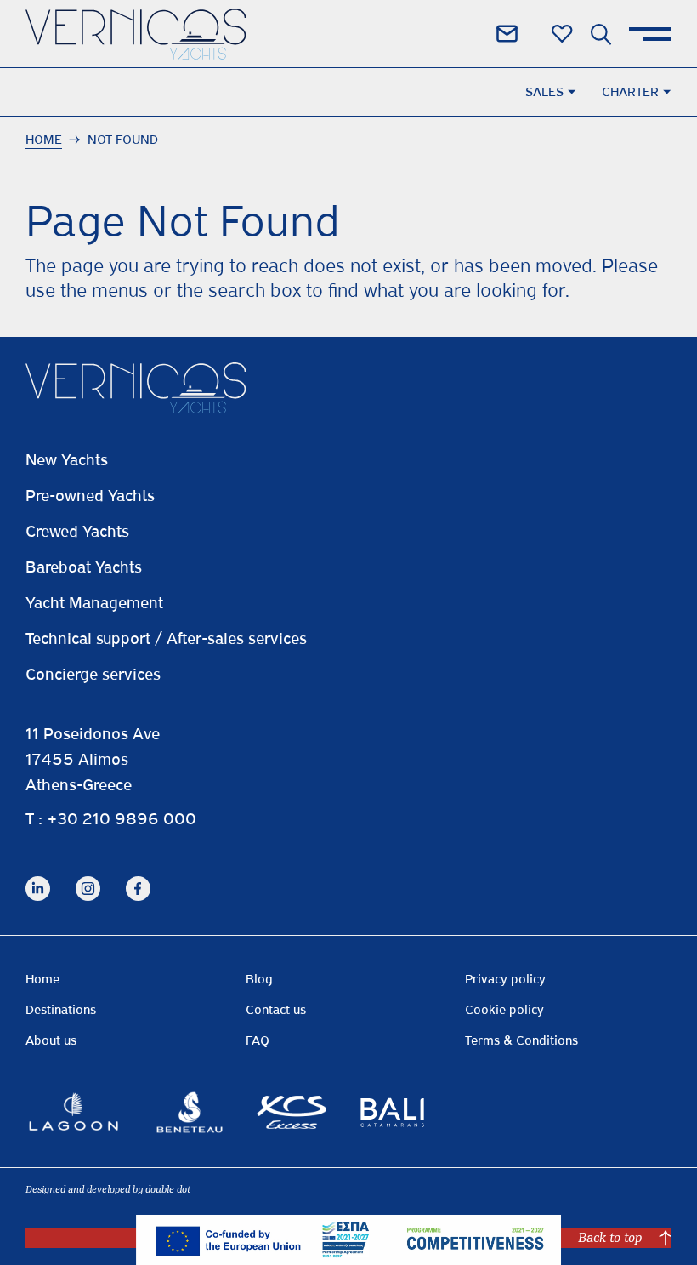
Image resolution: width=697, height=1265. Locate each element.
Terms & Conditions (521, 1040)
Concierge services (93, 674)
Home (44, 139)
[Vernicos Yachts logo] (136, 34)
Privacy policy (505, 979)
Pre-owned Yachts (90, 495)
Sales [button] (544, 91)
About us (51, 1040)
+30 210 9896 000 (121, 818)
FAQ (257, 1040)
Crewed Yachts (77, 531)
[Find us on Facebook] (138, 875)
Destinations (61, 1009)
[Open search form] (601, 34)
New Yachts (67, 459)
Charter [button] (630, 91)
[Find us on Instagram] (88, 875)
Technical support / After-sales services (166, 638)
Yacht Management (94, 602)
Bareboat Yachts (84, 567)
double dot (167, 1189)
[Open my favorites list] (562, 34)
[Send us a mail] (507, 34)
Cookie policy (504, 1009)
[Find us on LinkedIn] (38, 875)
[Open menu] (650, 34)
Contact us (276, 1009)
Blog (259, 979)
